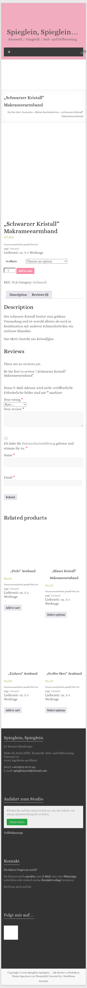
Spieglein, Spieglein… (42, 32)
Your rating (13, 400)
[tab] (18, 295)
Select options (56, 614)
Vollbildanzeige (13, 832)
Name (9, 455)
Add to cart (25, 271)
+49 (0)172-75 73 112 (23, 767)
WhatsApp (69, 876)
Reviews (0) (40, 295)
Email (9, 477)
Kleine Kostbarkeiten (46, 112)
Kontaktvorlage (51, 880)
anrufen (30, 876)
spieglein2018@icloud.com (30, 770)
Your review (14, 409)
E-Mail (46, 876)
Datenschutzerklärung (38, 443)
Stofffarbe (11, 261)
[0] (81, 53)
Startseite (27, 112)
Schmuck (40, 282)
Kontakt (43, 981)
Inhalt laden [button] (17, 822)
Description (18, 295)
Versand (14, 248)
